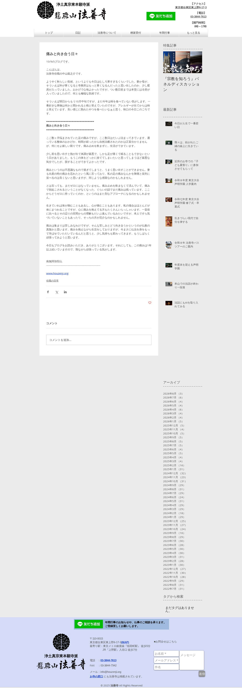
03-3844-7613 (198, 16)
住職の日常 (52, 280)
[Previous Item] (168, 62)
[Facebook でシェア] (48, 292)
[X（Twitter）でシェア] (56, 292)
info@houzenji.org (110, 671)
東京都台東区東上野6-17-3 (191, 7)
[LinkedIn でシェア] (65, 292)
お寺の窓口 (96, 676)
